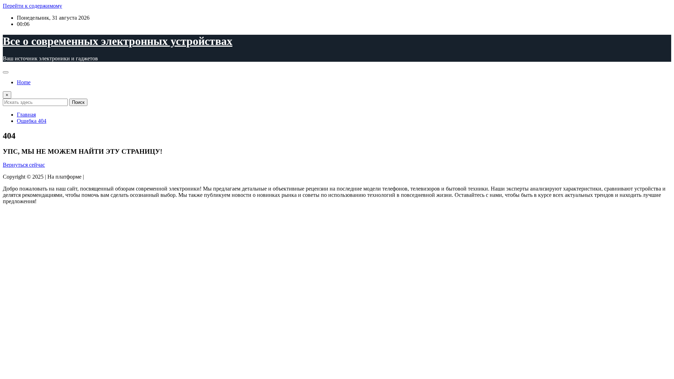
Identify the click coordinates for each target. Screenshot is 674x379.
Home (24, 82)
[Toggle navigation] (5, 72)
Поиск (78, 102)
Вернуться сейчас (24, 165)
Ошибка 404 (31, 121)
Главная (26, 115)
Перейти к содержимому (32, 6)
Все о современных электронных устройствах (117, 41)
